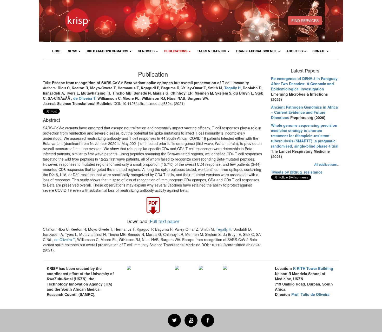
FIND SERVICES (305, 20)
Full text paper (164, 221)
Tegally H (232, 87)
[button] (74, 50)
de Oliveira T (84, 98)
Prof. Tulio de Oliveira (310, 294)
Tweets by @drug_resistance (296, 172)
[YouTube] (191, 320)
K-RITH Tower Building (313, 268)
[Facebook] (207, 320)
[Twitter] (174, 320)
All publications (325, 164)
